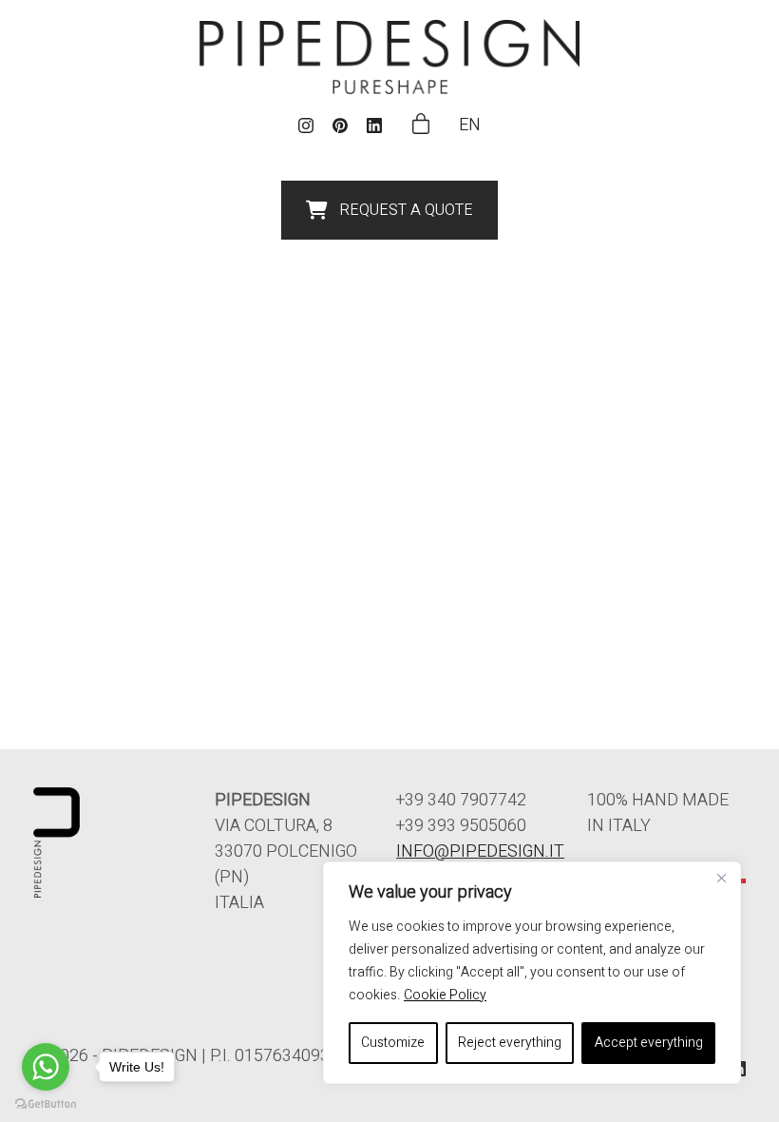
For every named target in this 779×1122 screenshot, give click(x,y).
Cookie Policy (445, 995)
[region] (532, 972)
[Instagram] (306, 125)
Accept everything (649, 1043)
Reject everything (509, 1043)
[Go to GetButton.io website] (45, 1103)
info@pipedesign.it (480, 851)
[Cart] (420, 125)
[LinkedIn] (374, 125)
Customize (393, 1043)
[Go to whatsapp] (45, 1067)
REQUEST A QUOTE (406, 210)
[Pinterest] (340, 125)
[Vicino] (721, 877)
